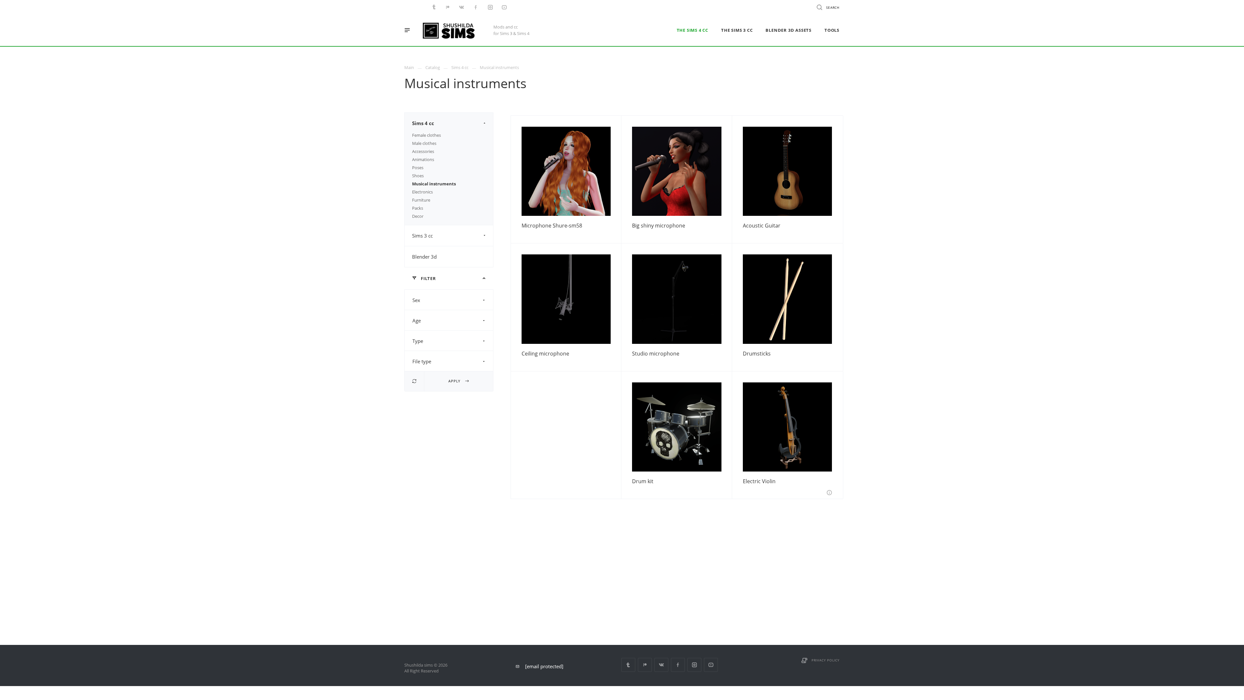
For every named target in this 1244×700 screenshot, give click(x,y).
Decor (417, 216)
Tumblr (628, 665)
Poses (417, 167)
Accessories (423, 151)
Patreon (645, 665)
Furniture (421, 200)
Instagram (694, 665)
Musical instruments (434, 184)
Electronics (422, 192)
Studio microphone (655, 353)
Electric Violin (759, 481)
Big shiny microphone (658, 225)
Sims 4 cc (423, 123)
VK (661, 665)
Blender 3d (424, 256)
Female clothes (426, 135)
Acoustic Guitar (761, 225)
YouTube (711, 665)
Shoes (418, 176)
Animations (423, 159)
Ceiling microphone (545, 353)
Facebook (678, 665)
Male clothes (424, 143)
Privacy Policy (826, 660)
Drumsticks (757, 353)
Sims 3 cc (422, 235)
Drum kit (642, 481)
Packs (417, 208)
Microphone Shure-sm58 (552, 225)
